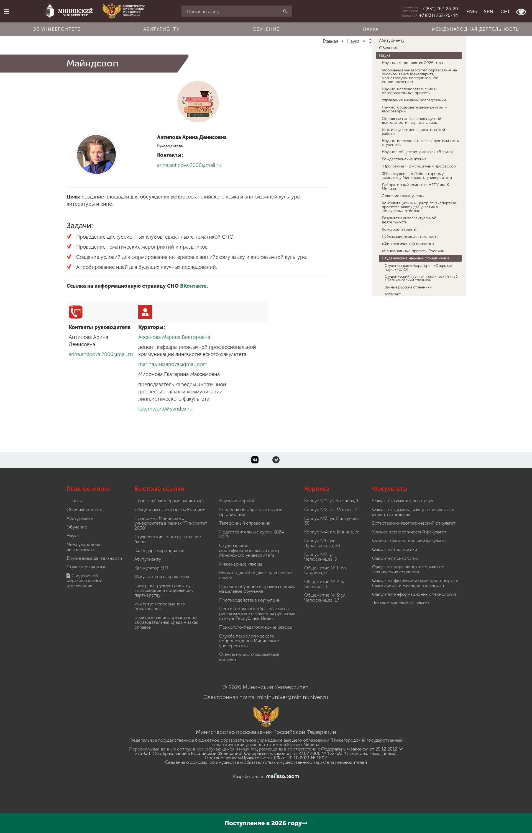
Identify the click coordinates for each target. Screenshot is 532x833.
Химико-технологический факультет (409, 532)
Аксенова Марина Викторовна (174, 337)
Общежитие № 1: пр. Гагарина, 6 (325, 570)
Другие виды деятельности (94, 558)
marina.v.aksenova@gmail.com (173, 364)
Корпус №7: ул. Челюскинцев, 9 (320, 557)
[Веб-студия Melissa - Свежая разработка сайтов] (281, 776)
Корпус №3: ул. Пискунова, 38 (332, 521)
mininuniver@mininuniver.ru (292, 697)
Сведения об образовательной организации (84, 580)
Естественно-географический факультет (414, 523)
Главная (74, 500)
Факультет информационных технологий (414, 594)
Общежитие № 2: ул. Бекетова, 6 (325, 584)
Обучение (266, 29)
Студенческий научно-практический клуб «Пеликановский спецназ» (421, 278)
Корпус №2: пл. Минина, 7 (330, 509)
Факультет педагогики (394, 549)
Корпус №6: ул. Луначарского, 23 (322, 543)
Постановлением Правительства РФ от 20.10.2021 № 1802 (266, 757)
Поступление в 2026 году (263, 823)
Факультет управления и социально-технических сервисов (409, 569)
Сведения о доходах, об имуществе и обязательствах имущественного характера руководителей (266, 762)
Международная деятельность (475, 29)
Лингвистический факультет (400, 602)
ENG (471, 12)
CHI (504, 12)
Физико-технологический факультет (409, 540)
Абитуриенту (161, 29)
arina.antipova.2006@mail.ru (189, 165)
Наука (371, 29)
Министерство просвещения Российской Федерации (266, 732)
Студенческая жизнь (87, 566)
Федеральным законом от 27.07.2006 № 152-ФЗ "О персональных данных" (320, 753)
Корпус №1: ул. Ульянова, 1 (331, 500)
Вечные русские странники (408, 287)
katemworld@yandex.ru (165, 409)
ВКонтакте (193, 286)
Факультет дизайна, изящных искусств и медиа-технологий (413, 512)
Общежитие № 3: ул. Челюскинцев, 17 (325, 597)
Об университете (56, 29)
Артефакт (393, 294)
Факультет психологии (395, 558)
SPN (488, 12)
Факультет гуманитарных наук (402, 500)
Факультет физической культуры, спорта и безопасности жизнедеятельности (415, 583)
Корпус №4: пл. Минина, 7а (331, 532)
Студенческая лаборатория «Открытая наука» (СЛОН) (418, 267)
